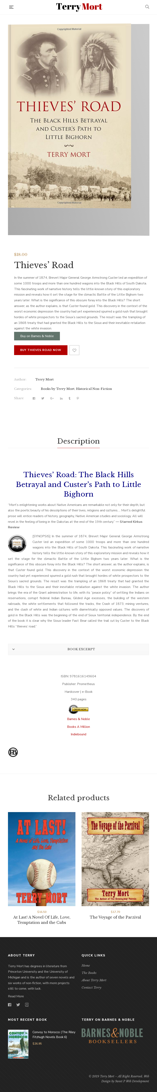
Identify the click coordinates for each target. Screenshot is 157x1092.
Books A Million (78, 727)
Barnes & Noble (78, 719)
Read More (16, 996)
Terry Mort (44, 379)
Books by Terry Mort (57, 389)
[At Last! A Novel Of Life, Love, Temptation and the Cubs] (41, 859)
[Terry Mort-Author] (79, 7)
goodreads (26, 1004)
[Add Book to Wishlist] (74, 350)
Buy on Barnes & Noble (37, 336)
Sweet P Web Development (132, 1081)
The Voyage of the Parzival (115, 917)
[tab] (78, 441)
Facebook (9, 1004)
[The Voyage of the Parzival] (115, 859)
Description (78, 441)
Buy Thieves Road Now (40, 350)
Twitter (18, 1004)
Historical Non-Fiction (94, 389)
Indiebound (78, 734)
